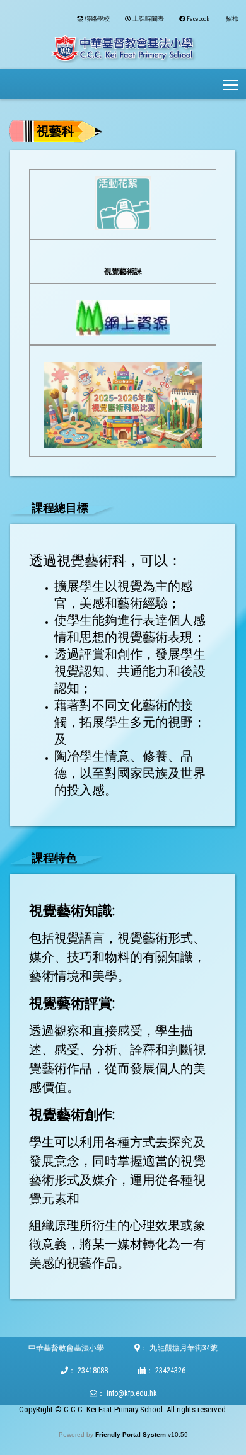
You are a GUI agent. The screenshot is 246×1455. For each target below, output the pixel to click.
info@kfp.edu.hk (132, 1393)
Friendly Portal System (131, 1434)
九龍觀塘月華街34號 (183, 1348)
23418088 (93, 1370)
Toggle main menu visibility (230, 84)
